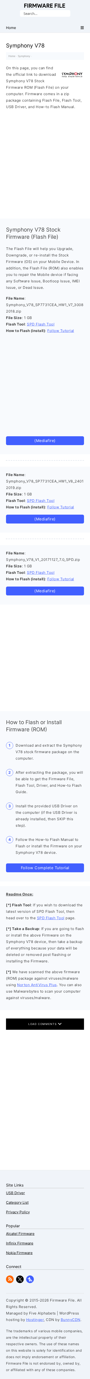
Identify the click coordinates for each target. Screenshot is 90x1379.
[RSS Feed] (10, 1282)
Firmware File (45, 6)
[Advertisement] (45, 163)
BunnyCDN (70, 1319)
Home (11, 56)
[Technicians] (30, 1282)
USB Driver (15, 1193)
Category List (17, 1202)
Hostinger (35, 1319)
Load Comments (43, 1024)
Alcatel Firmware (20, 1233)
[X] (20, 1282)
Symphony (24, 56)
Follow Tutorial (60, 330)
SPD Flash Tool (40, 324)
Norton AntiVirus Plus (37, 985)
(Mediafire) (45, 440)
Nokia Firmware (19, 1253)
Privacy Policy (18, 1212)
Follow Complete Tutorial (45, 867)
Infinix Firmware (19, 1243)
